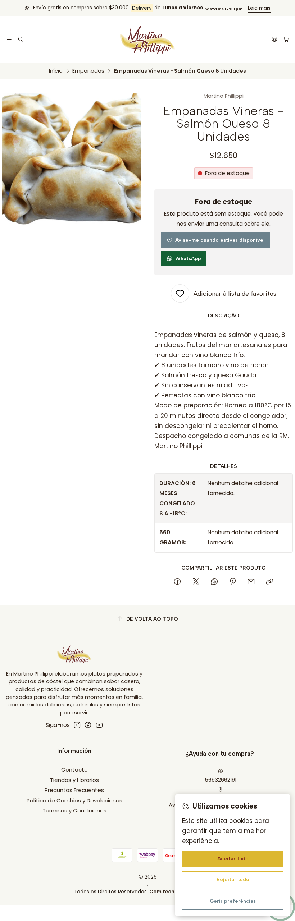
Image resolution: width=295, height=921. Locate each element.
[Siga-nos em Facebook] (88, 725)
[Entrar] (274, 39)
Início (56, 70)
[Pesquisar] (21, 39)
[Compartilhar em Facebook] (177, 582)
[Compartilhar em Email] (251, 582)
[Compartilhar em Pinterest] (232, 582)
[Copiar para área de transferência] (269, 582)
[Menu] (9, 39)
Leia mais (259, 8)
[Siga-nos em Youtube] (99, 725)
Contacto (74, 769)
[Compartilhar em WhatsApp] (214, 582)
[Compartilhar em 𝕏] (195, 582)
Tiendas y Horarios (74, 780)
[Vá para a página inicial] (147, 40)
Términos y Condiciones (74, 810)
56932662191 (220, 779)
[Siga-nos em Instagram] (77, 725)
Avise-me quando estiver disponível (220, 240)
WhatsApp (188, 258)
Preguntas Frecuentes (74, 790)
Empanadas (88, 70)
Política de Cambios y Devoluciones (74, 800)
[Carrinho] (285, 39)
